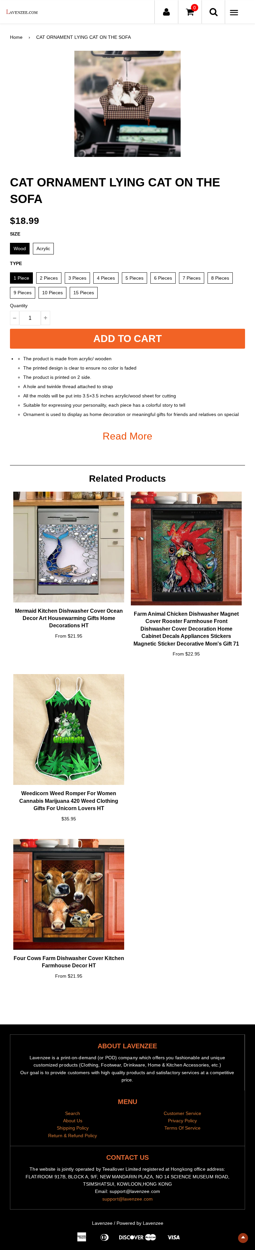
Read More (127, 436)
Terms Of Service (182, 1128)
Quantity (19, 305)
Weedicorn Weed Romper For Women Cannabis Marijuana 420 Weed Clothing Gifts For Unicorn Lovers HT (68, 801)
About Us (72, 1120)
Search (72, 1113)
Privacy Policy (182, 1120)
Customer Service (182, 1113)
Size (15, 234)
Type (16, 263)
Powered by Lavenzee (140, 1223)
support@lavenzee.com (127, 1199)
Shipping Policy (73, 1128)
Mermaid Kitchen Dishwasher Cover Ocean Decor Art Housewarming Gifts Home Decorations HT (69, 618)
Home (16, 37)
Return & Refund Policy (72, 1135)
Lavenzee (102, 1223)
